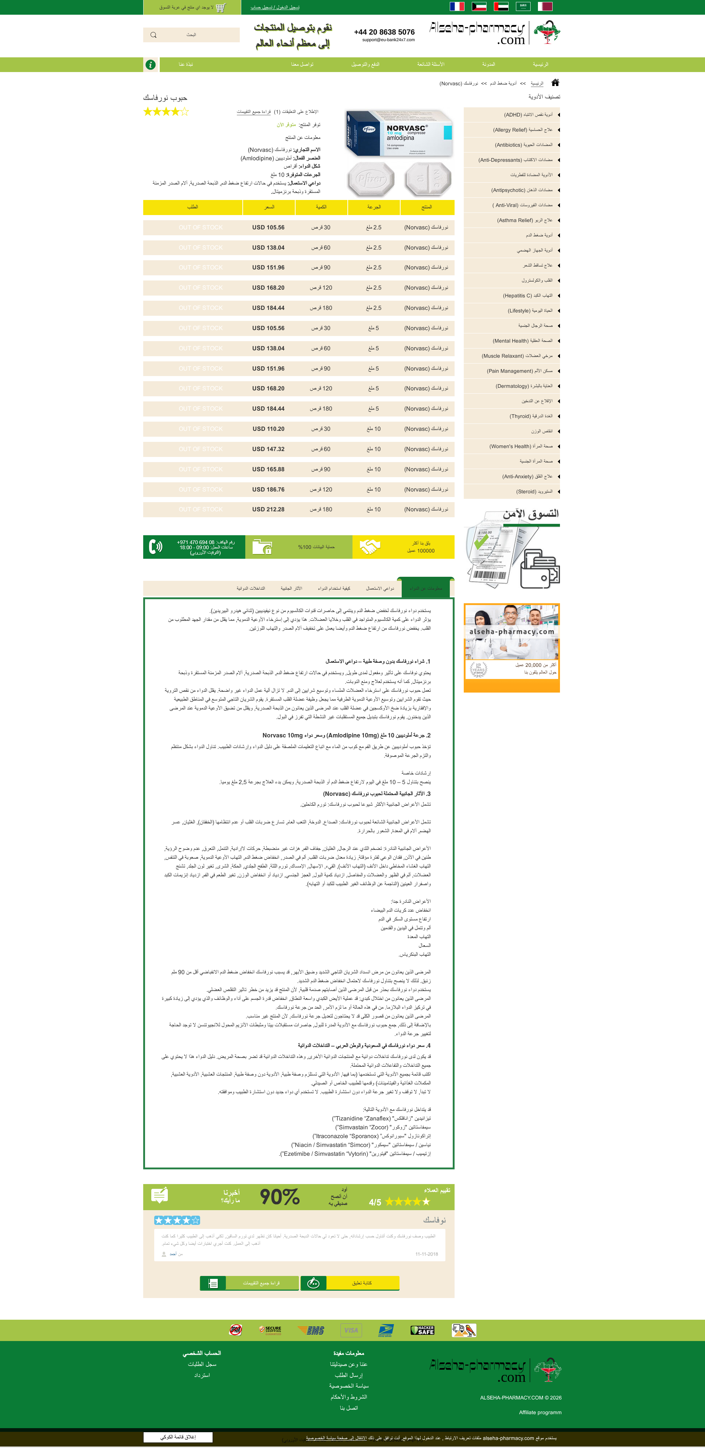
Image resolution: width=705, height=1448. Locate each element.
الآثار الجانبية (291, 588)
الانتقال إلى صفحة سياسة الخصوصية (336, 1438)
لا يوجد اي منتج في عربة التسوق (186, 7)
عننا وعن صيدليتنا (349, 1364)
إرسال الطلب (349, 1375)
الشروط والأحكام (349, 1397)
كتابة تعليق (362, 1283)
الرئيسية (540, 64)
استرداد (202, 1375)
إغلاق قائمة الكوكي (178, 1437)
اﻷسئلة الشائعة (430, 64)
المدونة (488, 64)
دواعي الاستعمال (380, 588)
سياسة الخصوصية (349, 1386)
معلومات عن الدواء (426, 588)
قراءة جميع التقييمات (254, 112)
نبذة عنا (186, 64)
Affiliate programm (540, 1412)
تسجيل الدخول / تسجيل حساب (275, 7)
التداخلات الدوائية (251, 588)
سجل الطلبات (202, 1364)
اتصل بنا (349, 1408)
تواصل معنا (302, 64)
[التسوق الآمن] (512, 544)
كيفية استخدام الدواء (334, 588)
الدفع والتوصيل (365, 64)
